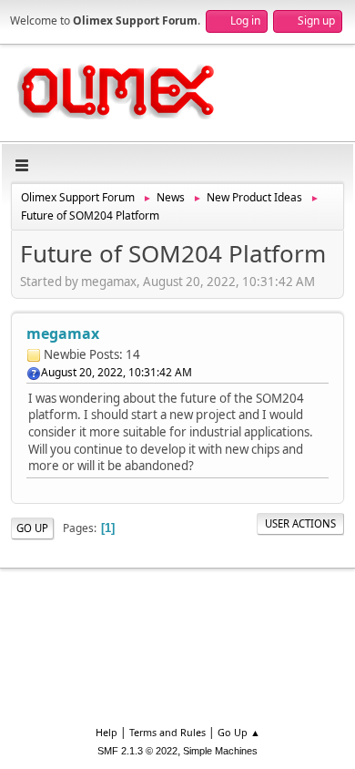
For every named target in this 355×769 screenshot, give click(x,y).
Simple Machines (220, 750)
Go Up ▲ (239, 732)
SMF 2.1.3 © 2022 (137, 750)
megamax (62, 333)
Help (106, 732)
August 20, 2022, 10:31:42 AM (116, 372)
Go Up (32, 528)
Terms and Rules (167, 732)
